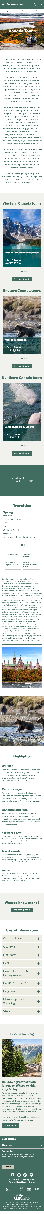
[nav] (22, 545)
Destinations (14, 11)
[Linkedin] (26, 1175)
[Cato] (29, 1189)
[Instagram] (31, 1175)
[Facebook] (14, 1175)
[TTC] (21, 1189)
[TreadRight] (10, 1189)
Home (4, 11)
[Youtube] (20, 1175)
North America (27, 11)
